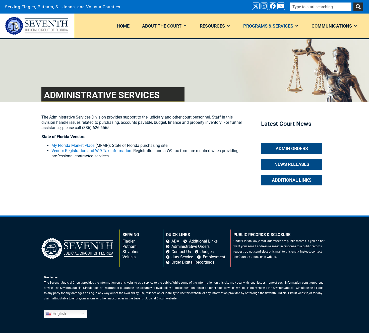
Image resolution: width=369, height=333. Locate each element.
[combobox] (320, 7)
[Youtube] (281, 6)
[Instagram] (264, 6)
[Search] (358, 7)
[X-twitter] (256, 6)
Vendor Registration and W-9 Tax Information (91, 150)
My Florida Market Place (72, 145)
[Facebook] (272, 6)
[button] (165, 26)
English (58, 313)
